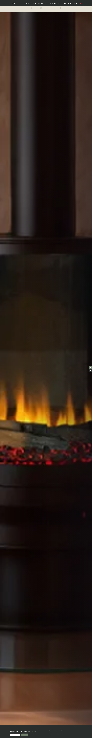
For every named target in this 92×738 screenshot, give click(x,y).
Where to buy (53, 3)
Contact (75, 3)
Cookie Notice (34, 731)
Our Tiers (35, 3)
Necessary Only (15, 734)
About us (46, 3)
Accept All (24, 734)
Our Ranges (28, 3)
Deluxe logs (40, 3)
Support (59, 3)
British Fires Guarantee (67, 3)
